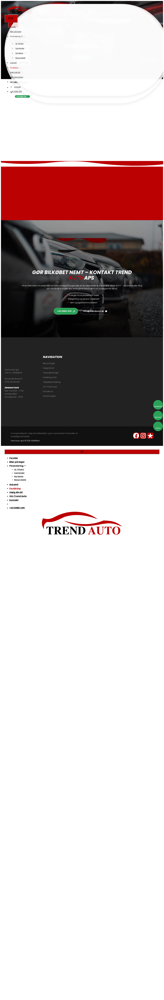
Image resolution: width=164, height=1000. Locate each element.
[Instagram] (143, 436)
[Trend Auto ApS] (16, 13)
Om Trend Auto (16, 77)
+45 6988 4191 (21, 96)
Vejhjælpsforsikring (52, 382)
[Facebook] (136, 436)
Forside (12, 27)
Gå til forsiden (49, 396)
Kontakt (13, 82)
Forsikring (14, 67)
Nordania (19, 53)
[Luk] (82, 451)
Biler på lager (15, 31)
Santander (19, 48)
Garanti (13, 63)
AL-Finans (19, 43)
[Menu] (11, 19)
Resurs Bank (20, 58)
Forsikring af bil (49, 377)
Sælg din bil (15, 72)
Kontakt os (48, 391)
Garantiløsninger (51, 373)
